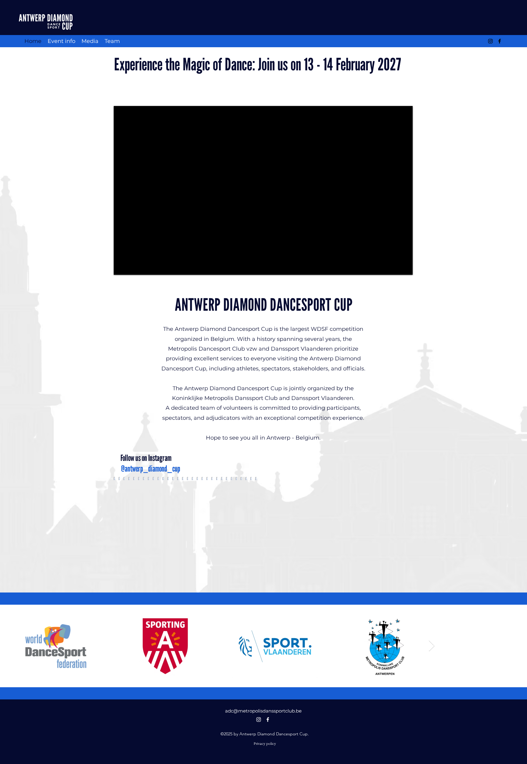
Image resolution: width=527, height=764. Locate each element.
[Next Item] (431, 646)
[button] (61, 41)
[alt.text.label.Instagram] (490, 41)
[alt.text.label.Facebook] (500, 41)
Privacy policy (265, 743)
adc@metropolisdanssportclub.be (263, 711)
